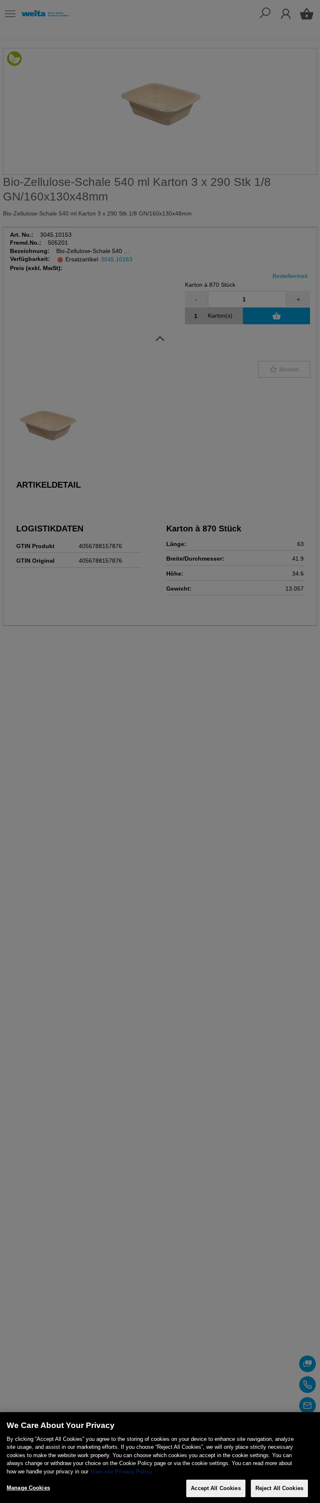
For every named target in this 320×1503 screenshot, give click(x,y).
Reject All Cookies (279, 1488)
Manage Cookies (28, 1488)
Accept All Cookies (215, 1488)
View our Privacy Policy (121, 1471)
